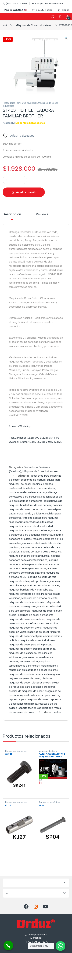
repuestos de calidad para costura (39, 695)
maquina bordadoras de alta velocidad (31, 526)
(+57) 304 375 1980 (16, 3)
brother (57, 712)
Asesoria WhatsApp (20, 426)
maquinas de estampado (23, 652)
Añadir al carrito (26, 192)
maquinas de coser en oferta (25, 627)
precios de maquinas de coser (26, 690)
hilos (11, 521)
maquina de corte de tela (42, 576)
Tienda (65, 9)
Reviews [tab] (42, 214)
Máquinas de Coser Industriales (33, 25)
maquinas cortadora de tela (24, 593)
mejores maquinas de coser (24, 678)
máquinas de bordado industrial (27, 602)
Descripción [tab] (12, 214)
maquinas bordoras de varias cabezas (30, 589)
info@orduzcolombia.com (49, 3)
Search (53, 17)
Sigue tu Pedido (44, 9)
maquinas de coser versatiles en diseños (32, 648)
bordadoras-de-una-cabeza (39, 488)
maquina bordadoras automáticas (34, 521)
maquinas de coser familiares (43, 631)
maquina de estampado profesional (29, 581)
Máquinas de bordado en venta (39, 597)
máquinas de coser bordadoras (35, 614)
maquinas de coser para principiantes (30, 644)
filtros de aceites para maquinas (41, 517)
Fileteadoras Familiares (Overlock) (20, 103)
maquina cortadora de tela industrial (29, 555)
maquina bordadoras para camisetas (29, 530)
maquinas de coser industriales (37, 640)
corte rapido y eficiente (30, 513)
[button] (66, 38)
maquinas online (29, 661)
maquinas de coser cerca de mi (27, 619)
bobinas (37, 483)
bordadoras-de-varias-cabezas (27, 492)
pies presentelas (41, 682)
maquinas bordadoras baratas (42, 585)
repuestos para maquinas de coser (29, 699)
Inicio (5, 25)
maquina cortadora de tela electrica (41, 551)
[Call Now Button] (8, 945)
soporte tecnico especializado (36, 707)
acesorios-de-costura (33, 479)
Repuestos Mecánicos (16, 751)
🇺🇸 (15, 9)
